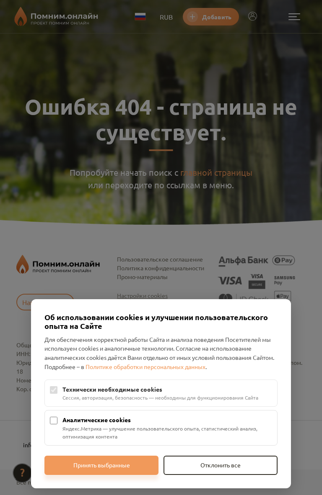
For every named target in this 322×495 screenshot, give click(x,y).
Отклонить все (220, 465)
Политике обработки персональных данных (145, 366)
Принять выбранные (101, 465)
